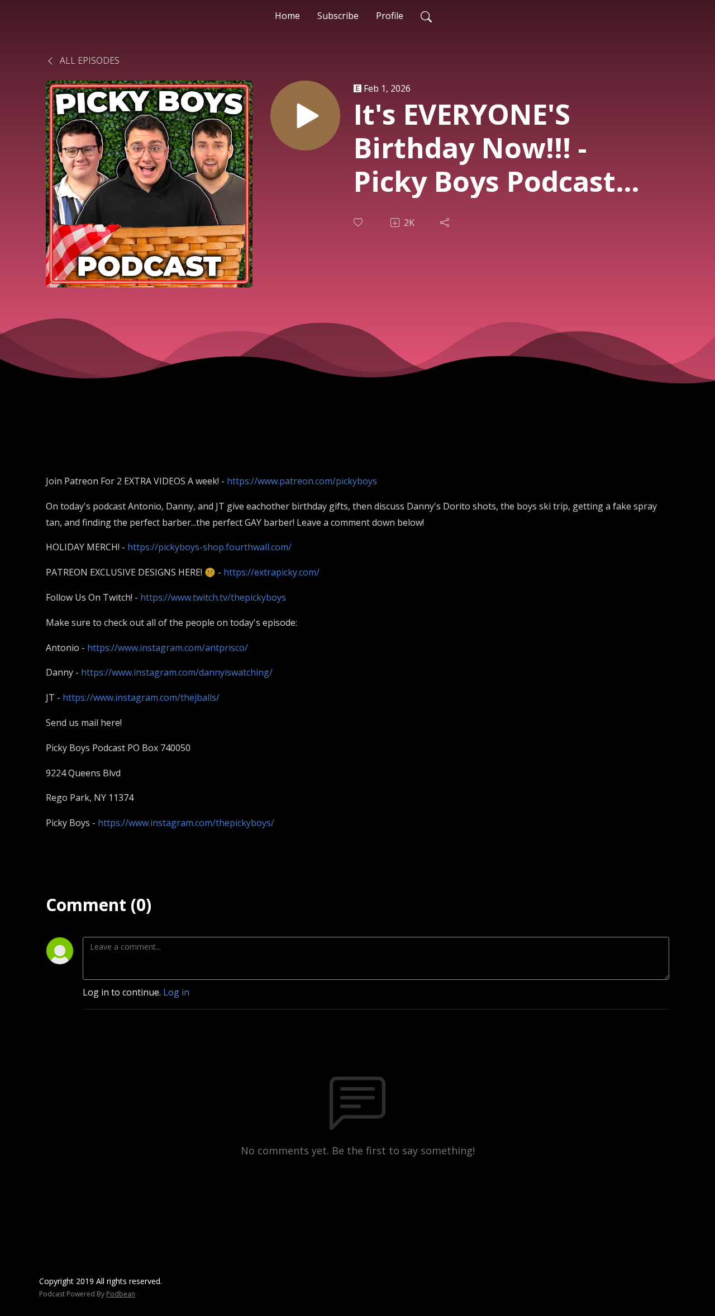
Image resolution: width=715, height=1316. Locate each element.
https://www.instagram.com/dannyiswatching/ (177, 672)
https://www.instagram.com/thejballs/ (141, 697)
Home (287, 16)
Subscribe (338, 16)
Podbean (120, 1294)
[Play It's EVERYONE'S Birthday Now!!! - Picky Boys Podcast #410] (305, 115)
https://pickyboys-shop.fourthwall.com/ (209, 547)
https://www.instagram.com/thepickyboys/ (186, 823)
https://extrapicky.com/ (271, 572)
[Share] (445, 222)
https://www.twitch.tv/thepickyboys (213, 597)
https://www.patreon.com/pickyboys (302, 481)
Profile (389, 16)
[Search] (426, 15)
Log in (176, 992)
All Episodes (89, 60)
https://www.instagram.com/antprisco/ (167, 648)
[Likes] (359, 222)
